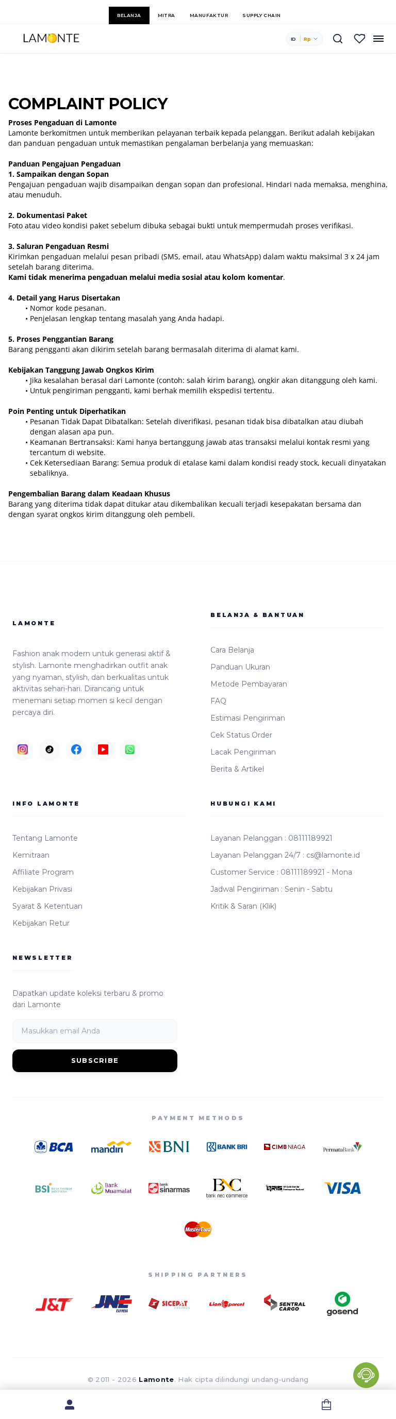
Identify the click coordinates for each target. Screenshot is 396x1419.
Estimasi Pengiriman (247, 718)
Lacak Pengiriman (243, 752)
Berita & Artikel (237, 769)
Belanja (129, 15)
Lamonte (156, 1379)
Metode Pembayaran (248, 684)
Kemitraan (31, 855)
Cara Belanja (232, 650)
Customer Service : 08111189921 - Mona (281, 872)
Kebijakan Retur (41, 923)
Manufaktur (209, 15)
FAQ (218, 701)
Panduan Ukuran (240, 667)
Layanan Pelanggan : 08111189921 (271, 838)
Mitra (166, 15)
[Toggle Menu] (378, 39)
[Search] (338, 38)
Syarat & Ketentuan (47, 906)
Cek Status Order (241, 735)
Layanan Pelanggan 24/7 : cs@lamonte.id (285, 855)
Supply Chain (261, 15)
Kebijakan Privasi (42, 889)
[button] (304, 38)
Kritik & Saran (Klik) (243, 906)
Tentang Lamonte (45, 838)
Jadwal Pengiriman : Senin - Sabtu (271, 889)
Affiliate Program (43, 872)
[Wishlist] (359, 38)
